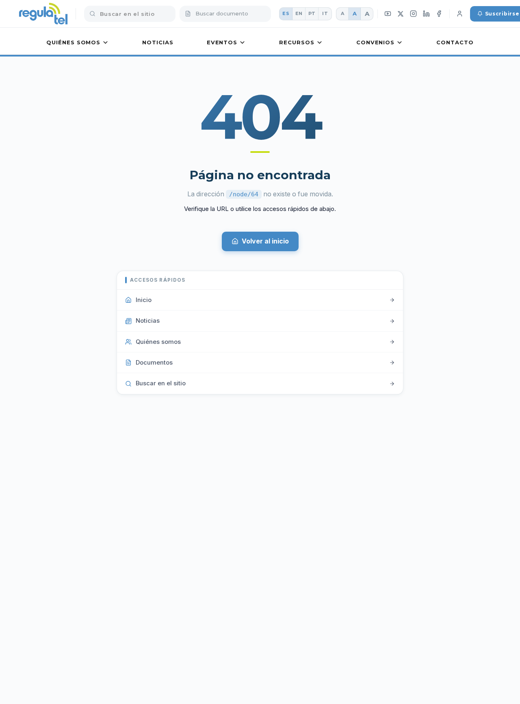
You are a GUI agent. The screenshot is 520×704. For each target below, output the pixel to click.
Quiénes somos (73, 42)
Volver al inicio (265, 241)
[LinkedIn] (426, 14)
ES (285, 13)
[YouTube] (388, 14)
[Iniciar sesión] (460, 14)
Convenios (375, 42)
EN (299, 13)
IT (325, 13)
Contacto (454, 42)
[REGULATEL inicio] (43, 13)
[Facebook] (439, 14)
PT (312, 13)
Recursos (296, 42)
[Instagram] (413, 14)
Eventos (222, 42)
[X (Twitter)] (401, 14)
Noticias (157, 42)
